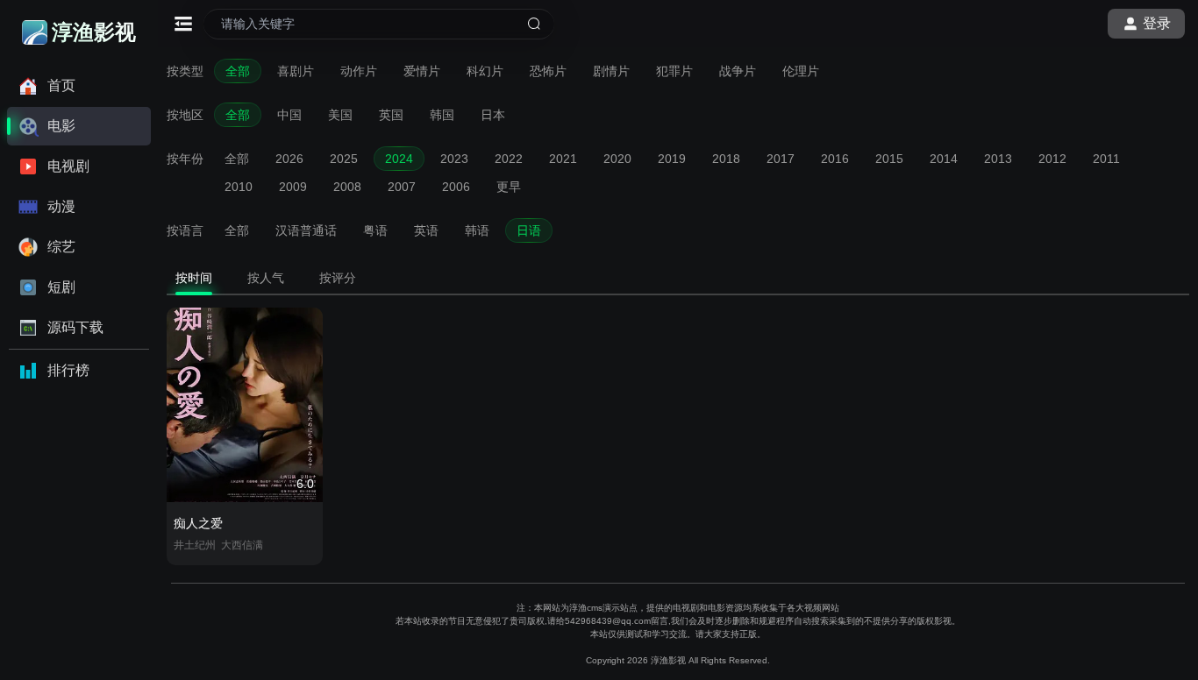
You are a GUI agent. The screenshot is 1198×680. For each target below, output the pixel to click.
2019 (672, 159)
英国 (391, 115)
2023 (454, 159)
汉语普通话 (306, 230)
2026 (289, 159)
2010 (239, 187)
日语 (529, 230)
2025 (344, 159)
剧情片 (611, 71)
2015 (889, 159)
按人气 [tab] (265, 278)
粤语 (375, 230)
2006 (456, 187)
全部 (237, 71)
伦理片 (800, 71)
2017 (781, 159)
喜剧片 (295, 71)
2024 (399, 159)
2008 (347, 187)
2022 (509, 159)
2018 (726, 159)
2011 (1106, 159)
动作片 (358, 71)
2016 (835, 159)
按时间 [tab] (193, 278)
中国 (289, 115)
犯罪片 (674, 71)
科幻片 (485, 71)
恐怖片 (548, 71)
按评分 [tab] (337, 278)
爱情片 (421, 71)
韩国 (442, 115)
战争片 (737, 71)
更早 (508, 187)
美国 (340, 115)
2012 (1052, 159)
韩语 (477, 230)
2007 (402, 187)
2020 (617, 159)
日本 (493, 115)
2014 (944, 159)
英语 (426, 230)
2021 (563, 159)
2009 (293, 187)
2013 (998, 159)
